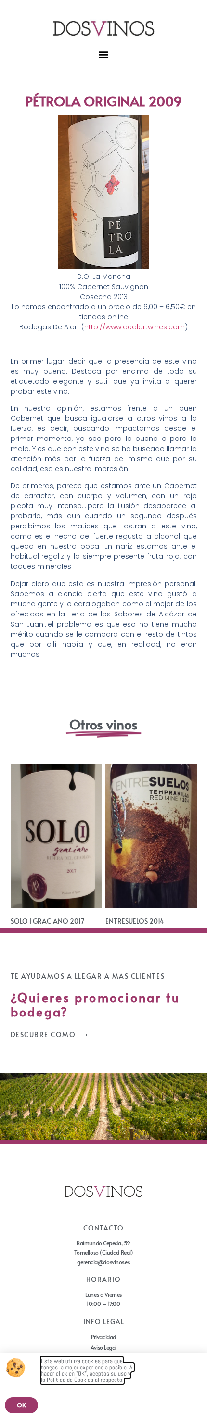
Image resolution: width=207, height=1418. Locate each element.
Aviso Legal (103, 1347)
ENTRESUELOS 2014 (134, 921)
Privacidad (103, 1337)
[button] (104, 54)
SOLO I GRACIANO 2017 (47, 921)
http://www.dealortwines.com (134, 327)
